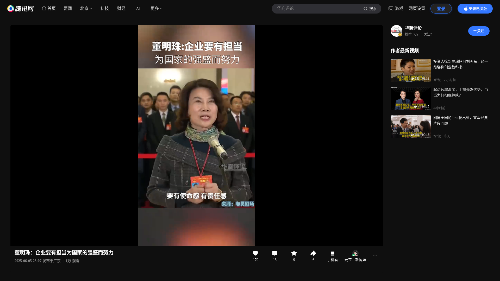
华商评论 (413, 28)
